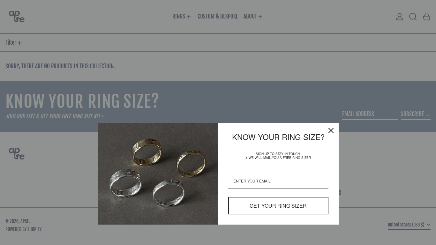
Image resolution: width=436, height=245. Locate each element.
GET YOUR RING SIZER (278, 205)
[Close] (331, 130)
